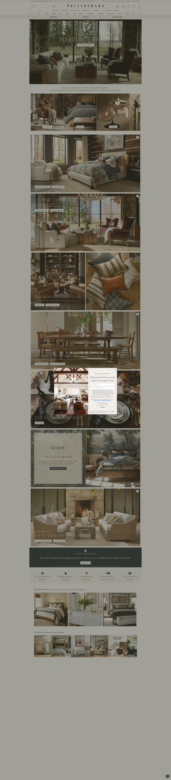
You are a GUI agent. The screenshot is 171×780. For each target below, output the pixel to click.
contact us (108, 395)
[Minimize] (115, 369)
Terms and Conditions (106, 400)
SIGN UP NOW (102, 404)
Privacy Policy (97, 400)
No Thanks (102, 407)
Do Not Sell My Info (104, 411)
